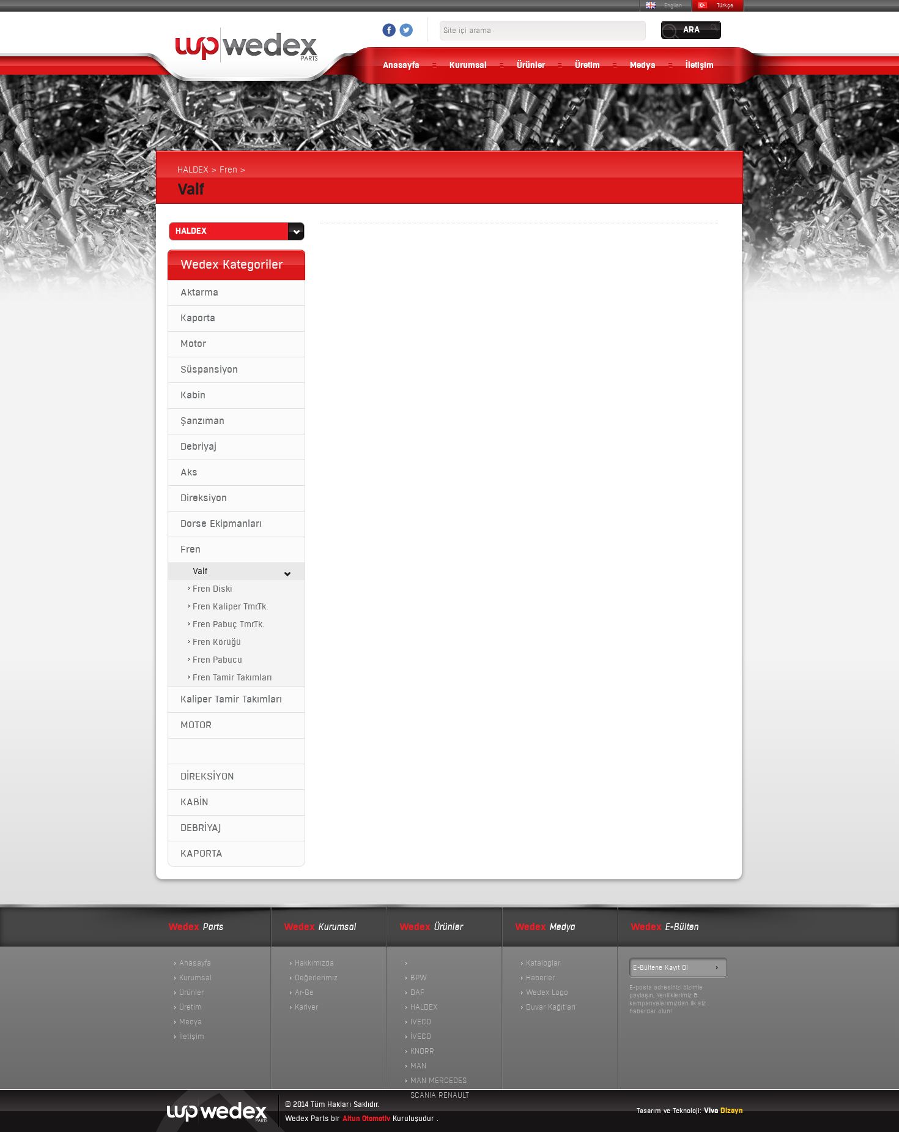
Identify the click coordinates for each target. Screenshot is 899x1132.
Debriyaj (198, 446)
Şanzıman (202, 421)
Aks (189, 472)
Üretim (587, 65)
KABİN (194, 802)
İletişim (700, 65)
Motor (193, 344)
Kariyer (306, 1007)
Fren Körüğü (217, 642)
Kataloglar (543, 963)
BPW (418, 978)
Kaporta (197, 318)
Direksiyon (203, 498)
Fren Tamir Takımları (232, 677)
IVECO (420, 1022)
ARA (691, 30)
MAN (418, 1066)
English (673, 5)
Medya (643, 65)
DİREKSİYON (207, 776)
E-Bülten (664, 927)
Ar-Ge (304, 992)
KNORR (422, 1051)
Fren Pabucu (217, 660)
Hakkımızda (314, 963)
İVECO (420, 1036)
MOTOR (196, 725)
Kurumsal (468, 65)
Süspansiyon (209, 369)
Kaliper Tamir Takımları (231, 699)
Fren (190, 549)
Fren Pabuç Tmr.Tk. (228, 624)
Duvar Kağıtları (550, 1007)
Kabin (192, 395)
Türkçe (725, 5)
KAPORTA (201, 853)
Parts (195, 927)
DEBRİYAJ (200, 828)
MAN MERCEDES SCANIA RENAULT (439, 1082)
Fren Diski (212, 589)
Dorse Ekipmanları (221, 524)
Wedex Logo (547, 992)
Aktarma (199, 292)
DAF (417, 992)
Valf (200, 571)
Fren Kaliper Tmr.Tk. (230, 607)
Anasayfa (401, 65)
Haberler (540, 978)
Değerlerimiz (316, 978)
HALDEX (424, 1007)
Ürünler (531, 65)
